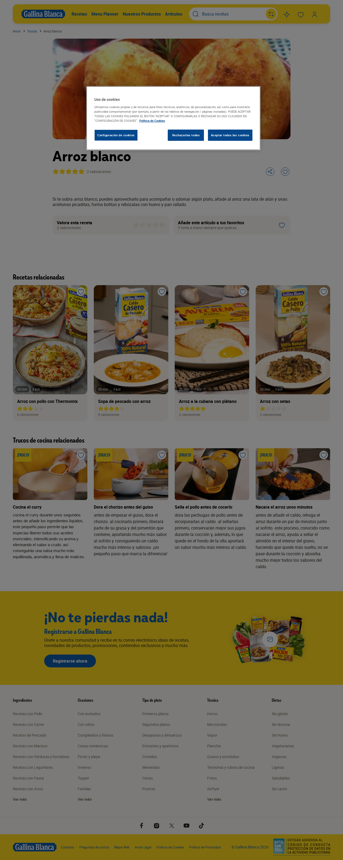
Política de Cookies (152, 121)
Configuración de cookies (116, 135)
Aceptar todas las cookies (230, 135)
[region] (173, 118)
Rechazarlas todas (186, 135)
